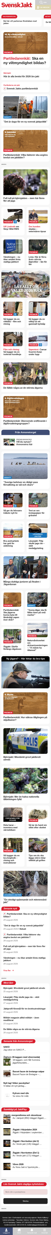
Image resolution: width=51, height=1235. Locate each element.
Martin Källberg (43, 1217)
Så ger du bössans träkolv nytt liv (12, 511)
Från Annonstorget (25, 432)
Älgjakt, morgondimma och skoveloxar (22, 1115)
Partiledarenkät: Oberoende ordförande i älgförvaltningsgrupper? (25, 422)
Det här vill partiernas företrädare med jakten (20, 22)
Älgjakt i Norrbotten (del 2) (26, 1141)
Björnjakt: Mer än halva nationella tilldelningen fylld (21, 798)
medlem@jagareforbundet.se (37, 1225)
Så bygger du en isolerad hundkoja (12, 352)
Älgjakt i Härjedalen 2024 (25, 1129)
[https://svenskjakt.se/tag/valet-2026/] (25, 284)
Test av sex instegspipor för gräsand (36, 513)
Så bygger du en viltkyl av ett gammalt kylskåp (37, 321)
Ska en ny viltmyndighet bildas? (24, 60)
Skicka (25, 1201)
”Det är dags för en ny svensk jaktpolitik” (25, 122)
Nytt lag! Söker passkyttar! (16, 1083)
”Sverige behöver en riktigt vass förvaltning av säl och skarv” (20, 483)
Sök (45, 2)
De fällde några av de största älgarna (23, 388)
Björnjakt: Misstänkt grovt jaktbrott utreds (24, 988)
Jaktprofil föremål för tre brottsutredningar (24, 1008)
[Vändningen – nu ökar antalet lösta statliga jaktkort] (13, 246)
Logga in (6, 1233)
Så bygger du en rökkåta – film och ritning (12, 321)
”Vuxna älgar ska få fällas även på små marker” (36, 612)
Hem (19, 1233)
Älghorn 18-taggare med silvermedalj (21, 1057)
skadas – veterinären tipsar (37, 229)
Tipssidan (19, 1220)
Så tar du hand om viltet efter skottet (38, 826)
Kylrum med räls (21, 1093)
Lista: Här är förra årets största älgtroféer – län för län (38, 260)
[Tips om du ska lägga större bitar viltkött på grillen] (38, 845)
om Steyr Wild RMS (11, 227)
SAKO (6, 1047)
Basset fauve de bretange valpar (28, 1071)
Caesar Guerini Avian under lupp (38, 352)
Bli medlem (45, 7)
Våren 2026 (18, 1164)
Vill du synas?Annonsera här (24, 443)
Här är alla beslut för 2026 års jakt (21, 76)
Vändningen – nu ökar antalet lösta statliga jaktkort (11, 259)
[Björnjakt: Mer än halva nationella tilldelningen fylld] (25, 781)
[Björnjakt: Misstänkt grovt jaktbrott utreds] (25, 741)
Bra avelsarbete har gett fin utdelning (11, 543)
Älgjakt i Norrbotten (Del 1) (26, 1152)
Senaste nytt (32, 1233)
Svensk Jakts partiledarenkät (22, 88)
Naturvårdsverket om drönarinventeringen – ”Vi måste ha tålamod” (37, 645)
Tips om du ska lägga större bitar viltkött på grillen (37, 858)
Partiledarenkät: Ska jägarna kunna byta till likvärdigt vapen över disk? (11, 615)
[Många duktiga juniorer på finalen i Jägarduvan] (25, 567)
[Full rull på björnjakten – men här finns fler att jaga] (25, 182)
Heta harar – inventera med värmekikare (10, 827)
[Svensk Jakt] (16, 4)
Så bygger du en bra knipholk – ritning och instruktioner (11, 859)
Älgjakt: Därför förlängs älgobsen (12, 647)
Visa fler (7, 970)
